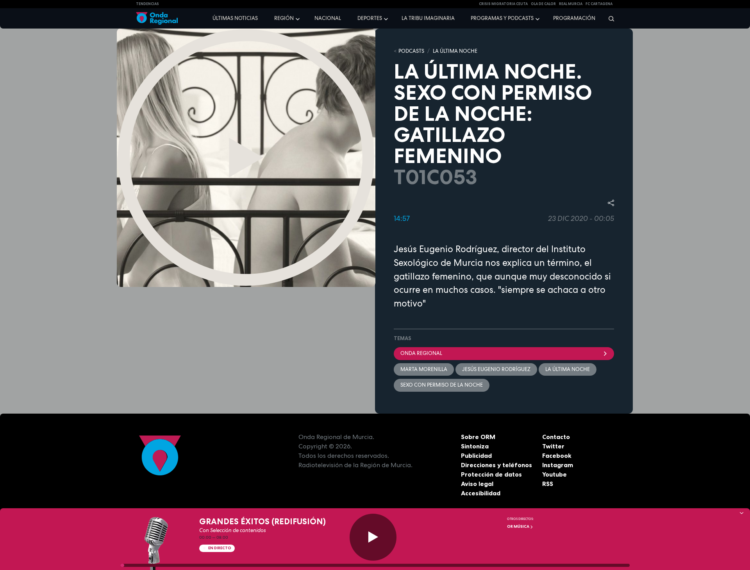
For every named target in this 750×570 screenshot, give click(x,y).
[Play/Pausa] (373, 537)
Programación (574, 18)
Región (284, 18)
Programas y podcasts (502, 18)
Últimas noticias (235, 18)
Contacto (556, 437)
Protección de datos (491, 474)
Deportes (369, 18)
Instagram (557, 465)
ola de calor (543, 4)
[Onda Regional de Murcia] (157, 18)
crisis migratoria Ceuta (503, 4)
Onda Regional (421, 353)
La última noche (567, 369)
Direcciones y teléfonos (496, 465)
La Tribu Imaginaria (428, 18)
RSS (547, 484)
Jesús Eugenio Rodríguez (496, 369)
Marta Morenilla (423, 369)
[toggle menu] (298, 18)
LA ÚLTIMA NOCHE (455, 51)
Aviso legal (477, 484)
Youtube (554, 474)
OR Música (518, 526)
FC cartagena (599, 4)
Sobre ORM (478, 437)
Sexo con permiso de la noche (441, 385)
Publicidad (476, 455)
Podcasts (411, 51)
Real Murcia (570, 4)
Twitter (553, 446)
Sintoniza (475, 446)
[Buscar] (609, 18)
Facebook (556, 455)
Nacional (327, 18)
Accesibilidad (480, 493)
